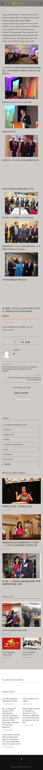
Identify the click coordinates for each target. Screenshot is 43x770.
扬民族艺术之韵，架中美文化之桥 (17, 506)
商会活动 (22, 464)
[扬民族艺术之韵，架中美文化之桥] (21, 491)
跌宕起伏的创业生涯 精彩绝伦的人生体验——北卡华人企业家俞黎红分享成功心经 (20, 543)
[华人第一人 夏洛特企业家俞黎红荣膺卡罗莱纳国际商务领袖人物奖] (21, 566)
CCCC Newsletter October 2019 (29, 653)
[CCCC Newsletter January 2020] (11, 643)
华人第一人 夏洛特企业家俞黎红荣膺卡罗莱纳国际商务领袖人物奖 (21, 582)
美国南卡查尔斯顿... (21, 393)
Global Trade (22, 435)
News (22, 449)
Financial (22, 430)
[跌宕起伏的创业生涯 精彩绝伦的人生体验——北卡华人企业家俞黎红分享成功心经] (21, 527)
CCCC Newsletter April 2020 (14, 630)
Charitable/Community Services (22, 425)
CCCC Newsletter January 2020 (8, 653)
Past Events (22, 459)
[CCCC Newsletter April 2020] (21, 614)
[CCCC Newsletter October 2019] (32, 643)
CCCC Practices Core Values (30, 700)
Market (22, 439)
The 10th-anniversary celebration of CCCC (10, 700)
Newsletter (22, 454)
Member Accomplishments (22, 444)
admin (16, 350)
